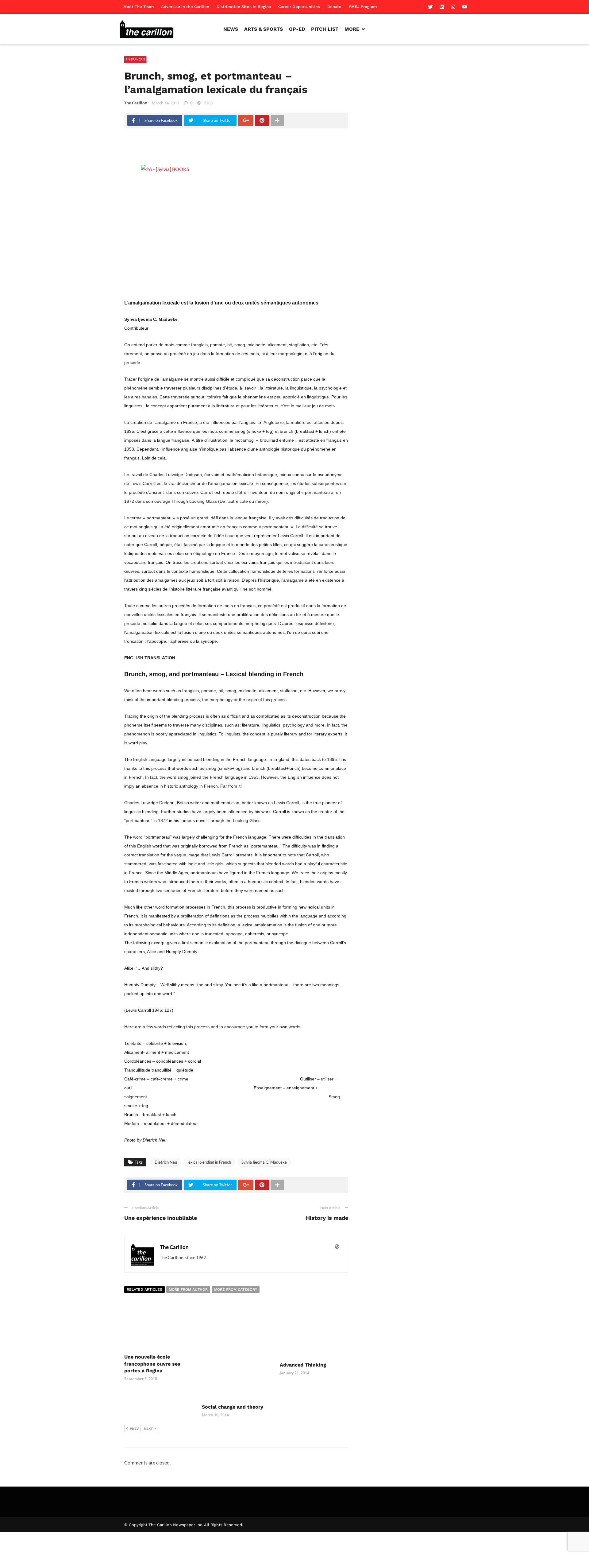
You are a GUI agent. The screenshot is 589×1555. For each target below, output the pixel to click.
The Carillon (135, 103)
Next (148, 1429)
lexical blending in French (209, 1162)
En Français (135, 59)
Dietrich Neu (166, 1162)
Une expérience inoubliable (160, 1218)
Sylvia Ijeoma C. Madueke (264, 1162)
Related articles (144, 1289)
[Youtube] (464, 7)
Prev (134, 1429)
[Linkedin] (442, 7)
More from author (188, 1289)
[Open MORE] (363, 29)
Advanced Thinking (303, 1365)
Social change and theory (232, 1407)
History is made (327, 1218)
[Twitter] (430, 7)
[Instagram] (453, 7)
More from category (235, 1289)
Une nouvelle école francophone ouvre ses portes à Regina (152, 1364)
